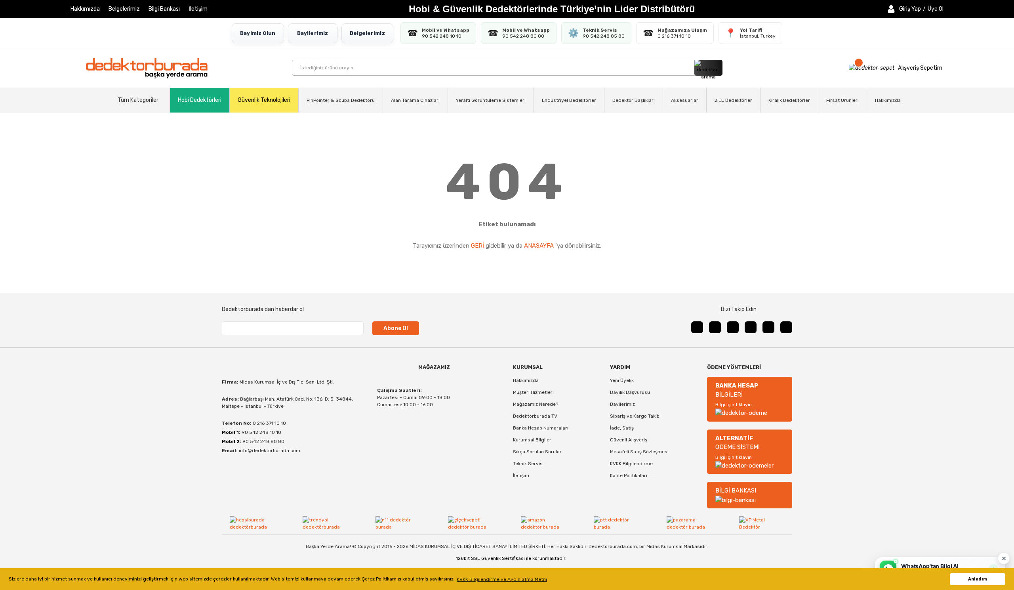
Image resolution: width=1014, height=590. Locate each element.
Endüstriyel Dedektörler (569, 100)
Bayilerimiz (312, 33)
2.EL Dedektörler (733, 100)
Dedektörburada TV (535, 416)
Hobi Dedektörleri (199, 100)
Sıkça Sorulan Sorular (537, 451)
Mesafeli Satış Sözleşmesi (639, 451)
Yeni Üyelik (622, 380)
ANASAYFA (539, 245)
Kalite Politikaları (628, 475)
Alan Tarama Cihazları (415, 100)
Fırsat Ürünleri (842, 100)
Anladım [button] (977, 579)
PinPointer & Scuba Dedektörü (341, 100)
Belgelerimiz (124, 9)
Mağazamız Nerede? (535, 404)
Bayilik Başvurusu (630, 392)
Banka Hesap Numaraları (540, 428)
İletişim (198, 9)
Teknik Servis (528, 463)
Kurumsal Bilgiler (532, 440)
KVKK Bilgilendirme (631, 463)
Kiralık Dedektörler (789, 100)
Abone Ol (395, 328)
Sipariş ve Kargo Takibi (635, 416)
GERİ (477, 245)
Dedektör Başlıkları (633, 100)
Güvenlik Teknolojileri (264, 100)
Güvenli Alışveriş (628, 440)
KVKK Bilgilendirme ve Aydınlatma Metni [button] (502, 579)
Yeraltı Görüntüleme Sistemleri (491, 100)
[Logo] (146, 68)
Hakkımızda (85, 9)
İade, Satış (622, 428)
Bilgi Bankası (164, 9)
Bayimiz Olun (257, 33)
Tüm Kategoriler (138, 100)
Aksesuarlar (684, 100)
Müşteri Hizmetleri (533, 392)
